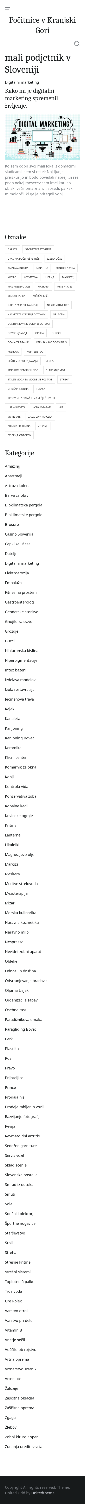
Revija (10, 1126)
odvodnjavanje (18, 333)
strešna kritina (18, 389)
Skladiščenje (16, 1165)
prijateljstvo (34, 351)
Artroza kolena (18, 485)
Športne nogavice (20, 1223)
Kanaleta (12, 718)
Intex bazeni (15, 670)
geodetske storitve (38, 249)
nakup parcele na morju (23, 305)
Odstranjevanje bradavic (26, 980)
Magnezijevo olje (19, 854)
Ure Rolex (13, 1300)
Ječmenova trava (19, 699)
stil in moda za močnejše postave (30, 379)
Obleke (11, 961)
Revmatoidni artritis (22, 1135)
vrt (61, 407)
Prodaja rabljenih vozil (24, 1106)
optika (39, 333)
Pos (8, 1058)
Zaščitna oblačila (19, 1398)
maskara (43, 286)
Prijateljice (14, 1077)
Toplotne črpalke (19, 1281)
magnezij (68, 277)
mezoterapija (16, 296)
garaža (12, 249)
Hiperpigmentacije (21, 660)
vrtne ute (14, 416)
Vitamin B (13, 1330)
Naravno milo (17, 932)
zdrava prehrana (19, 426)
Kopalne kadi (16, 805)
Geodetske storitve (21, 611)
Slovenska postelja (21, 1174)
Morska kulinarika (20, 912)
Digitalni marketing (22, 82)
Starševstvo (15, 1233)
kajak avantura (18, 268)
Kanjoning (14, 728)
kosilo (12, 277)
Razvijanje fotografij (22, 1116)
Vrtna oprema (17, 1359)
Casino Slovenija (19, 534)
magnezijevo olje (19, 286)
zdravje (43, 426)
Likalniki (12, 844)
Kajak (9, 708)
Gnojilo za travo (18, 621)
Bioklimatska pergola (23, 505)
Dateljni (12, 553)
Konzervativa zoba (21, 796)
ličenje (49, 277)
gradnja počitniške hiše (24, 258)
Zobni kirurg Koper (21, 1436)
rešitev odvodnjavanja (23, 361)
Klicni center (16, 757)
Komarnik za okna (20, 767)
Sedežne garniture (21, 1145)
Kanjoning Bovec (19, 737)
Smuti (10, 1194)
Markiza (12, 864)
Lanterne (12, 835)
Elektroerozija (17, 572)
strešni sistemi (18, 1271)
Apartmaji (13, 475)
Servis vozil (14, 1155)
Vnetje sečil (15, 1339)
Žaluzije (11, 1388)
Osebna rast (15, 1009)
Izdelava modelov (20, 679)
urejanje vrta (16, 407)
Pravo (10, 1068)
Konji (9, 776)
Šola (8, 1203)
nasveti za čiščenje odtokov (26, 314)
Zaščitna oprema (19, 1407)
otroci (56, 333)
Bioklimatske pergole (23, 514)
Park (9, 1038)
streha (64, 379)
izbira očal (54, 258)
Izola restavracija (19, 689)
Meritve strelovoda (21, 883)
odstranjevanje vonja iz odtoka (29, 324)
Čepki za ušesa (18, 543)
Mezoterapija (16, 893)
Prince (10, 1087)
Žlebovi (11, 1427)
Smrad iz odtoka (19, 1184)
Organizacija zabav (21, 1000)
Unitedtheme (42, 1492)
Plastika (12, 1048)
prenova (13, 351)
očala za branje (18, 342)
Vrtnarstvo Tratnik (21, 1368)
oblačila (59, 314)
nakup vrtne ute (58, 305)
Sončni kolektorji (19, 1213)
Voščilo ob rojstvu (20, 1349)
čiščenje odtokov (19, 435)
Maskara (12, 873)
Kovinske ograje (19, 815)
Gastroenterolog (19, 602)
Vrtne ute (13, 1378)
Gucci (10, 640)
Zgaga (10, 1417)
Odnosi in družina (20, 970)
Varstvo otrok (17, 1310)
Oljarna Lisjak (17, 990)
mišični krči (40, 296)
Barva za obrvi (17, 495)
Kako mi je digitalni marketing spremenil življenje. (31, 98)
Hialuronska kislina (21, 650)
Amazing (12, 466)
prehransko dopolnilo (51, 342)
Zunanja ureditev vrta (23, 1446)
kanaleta (42, 268)
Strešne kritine (18, 1262)
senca (50, 361)
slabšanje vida (55, 370)
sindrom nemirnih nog (23, 370)
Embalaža (13, 582)
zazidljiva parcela (40, 416)
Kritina (11, 825)
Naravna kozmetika (22, 922)
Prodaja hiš (15, 1097)
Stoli (9, 1242)
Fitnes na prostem (21, 592)
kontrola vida (65, 268)
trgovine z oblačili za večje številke (32, 398)
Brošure (12, 524)
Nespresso (14, 941)
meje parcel (64, 286)
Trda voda (13, 1291)
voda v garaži (42, 407)
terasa (40, 389)
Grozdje (11, 631)
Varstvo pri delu (19, 1320)
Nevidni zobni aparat (23, 951)
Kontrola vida (16, 786)
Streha (10, 1252)
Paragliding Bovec (21, 1029)
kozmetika (31, 277)
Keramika (13, 747)
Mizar (9, 902)
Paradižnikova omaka (23, 1019)
